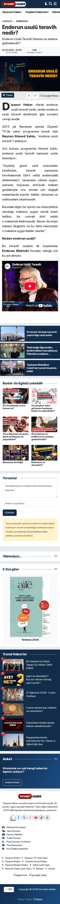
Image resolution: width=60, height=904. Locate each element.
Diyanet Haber (11, 12)
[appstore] (20, 876)
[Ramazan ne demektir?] (44, 452)
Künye (52, 868)
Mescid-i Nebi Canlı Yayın (18, 868)
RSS (10, 889)
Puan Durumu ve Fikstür (19, 842)
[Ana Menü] (55, 4)
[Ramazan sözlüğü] (16, 452)
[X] (24, 817)
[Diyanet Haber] (14, 4)
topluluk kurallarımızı (32, 523)
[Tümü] (55, 556)
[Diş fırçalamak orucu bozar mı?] (16, 395)
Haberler (7, 21)
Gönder (9, 512)
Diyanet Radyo (12, 861)
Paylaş (9, 95)
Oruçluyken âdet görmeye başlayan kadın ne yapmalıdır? (43, 408)
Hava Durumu (13, 831)
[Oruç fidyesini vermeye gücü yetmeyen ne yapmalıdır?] (16, 424)
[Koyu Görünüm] (46, 4)
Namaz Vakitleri (15, 834)
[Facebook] (18, 817)
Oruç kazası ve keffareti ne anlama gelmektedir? (42, 437)
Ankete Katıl (12, 782)
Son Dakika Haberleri (17, 849)
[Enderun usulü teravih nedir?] (30, 73)
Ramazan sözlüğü (13, 462)
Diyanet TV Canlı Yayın (36, 858)
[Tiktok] (41, 817)
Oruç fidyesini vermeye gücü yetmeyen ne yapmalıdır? (15, 437)
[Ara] (50, 4)
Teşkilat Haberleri (36, 12)
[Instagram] (30, 817)
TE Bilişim (38, 899)
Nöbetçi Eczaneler (16, 827)
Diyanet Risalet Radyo (16, 865)
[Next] (12, 817)
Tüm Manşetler (14, 845)
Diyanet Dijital (12, 858)
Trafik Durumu (14, 838)
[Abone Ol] (49, 95)
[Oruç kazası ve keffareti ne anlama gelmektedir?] (44, 424)
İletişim (40, 868)
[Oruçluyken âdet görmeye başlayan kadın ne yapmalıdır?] (44, 395)
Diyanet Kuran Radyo (36, 861)
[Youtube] (35, 817)
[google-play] (37, 876)
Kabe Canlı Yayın (41, 865)
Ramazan (22, 21)
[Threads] (47, 817)
